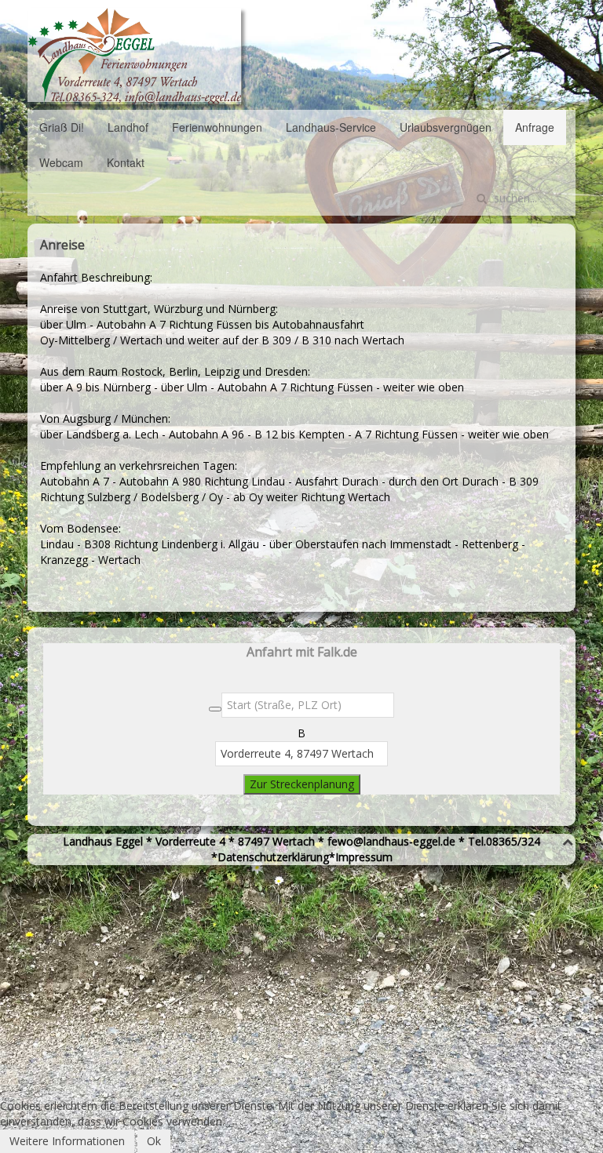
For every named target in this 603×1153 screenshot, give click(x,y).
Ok (154, 1140)
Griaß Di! (61, 127)
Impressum (364, 856)
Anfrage (534, 127)
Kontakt (125, 162)
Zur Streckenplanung (302, 784)
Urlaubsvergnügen (446, 127)
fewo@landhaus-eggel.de (391, 841)
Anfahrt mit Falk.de (302, 651)
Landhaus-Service (331, 127)
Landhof (128, 127)
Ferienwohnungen (217, 127)
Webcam (61, 162)
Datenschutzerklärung (273, 856)
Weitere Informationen (67, 1140)
